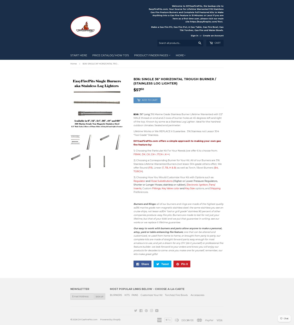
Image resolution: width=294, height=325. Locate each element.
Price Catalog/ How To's (110, 55)
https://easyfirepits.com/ (203, 22)
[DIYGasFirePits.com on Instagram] (151, 311)
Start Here (78, 55)
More (180, 55)
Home (73, 63)
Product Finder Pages (151, 55)
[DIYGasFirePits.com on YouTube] (156, 311)
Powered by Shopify (110, 319)
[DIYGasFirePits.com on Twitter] (135, 311)
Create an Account (213, 35)
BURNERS (116, 295)
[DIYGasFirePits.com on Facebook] (141, 311)
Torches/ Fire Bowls (176, 295)
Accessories (197, 295)
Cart (217, 43)
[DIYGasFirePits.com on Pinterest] (146, 311)
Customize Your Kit (151, 295)
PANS (135, 295)
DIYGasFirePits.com (87, 319)
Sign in (194, 35)
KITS (127, 295)
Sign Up (99, 296)
